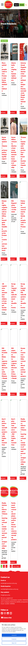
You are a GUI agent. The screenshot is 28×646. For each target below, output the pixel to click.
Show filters (4, 41)
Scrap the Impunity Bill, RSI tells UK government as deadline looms (23, 295)
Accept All (14, 635)
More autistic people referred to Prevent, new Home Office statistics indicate (4, 77)
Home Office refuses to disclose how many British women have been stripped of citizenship (14, 152)
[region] (14, 634)
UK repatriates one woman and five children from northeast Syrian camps (4, 297)
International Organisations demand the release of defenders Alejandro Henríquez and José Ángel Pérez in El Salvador (23, 83)
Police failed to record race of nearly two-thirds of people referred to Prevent (23, 215)
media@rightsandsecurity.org (9, 589)
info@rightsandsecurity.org (9, 583)
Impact (16, 5)
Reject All (14, 643)
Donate (22, 5)
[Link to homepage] (8, 4)
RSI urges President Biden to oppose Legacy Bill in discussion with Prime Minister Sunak (4, 363)
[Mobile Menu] (2, 4)
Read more (12, 112)
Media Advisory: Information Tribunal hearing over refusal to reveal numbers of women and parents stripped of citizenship (23, 441)
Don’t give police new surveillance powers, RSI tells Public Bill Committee (4, 432)
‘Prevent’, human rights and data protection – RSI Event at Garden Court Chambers (23, 152)
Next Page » (16, 566)
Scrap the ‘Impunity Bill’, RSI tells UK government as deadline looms (14, 295)
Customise (14, 639)
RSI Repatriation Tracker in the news (14, 206)
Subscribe (7, 617)
